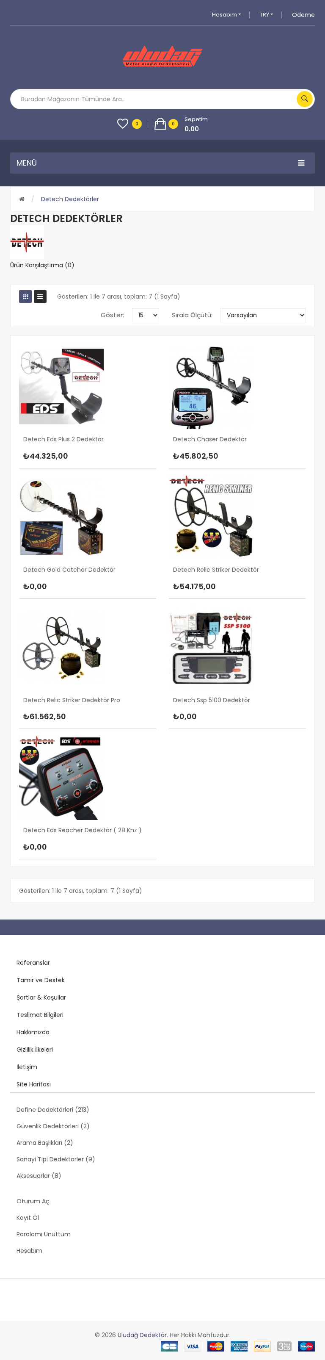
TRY (265, 15)
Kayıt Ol (28, 1217)
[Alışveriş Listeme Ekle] (74, 445)
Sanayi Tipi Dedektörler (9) (56, 1159)
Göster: (112, 314)
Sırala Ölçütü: (192, 314)
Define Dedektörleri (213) (53, 1109)
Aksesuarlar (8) (39, 1176)
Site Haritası (34, 1084)
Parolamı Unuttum (44, 1234)
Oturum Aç (33, 1201)
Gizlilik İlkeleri (35, 1049)
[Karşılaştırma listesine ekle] (91, 445)
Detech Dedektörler (70, 199)
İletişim (27, 1067)
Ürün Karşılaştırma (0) (42, 265)
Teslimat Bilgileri (40, 1015)
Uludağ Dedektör (142, 1335)
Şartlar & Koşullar (41, 997)
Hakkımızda (33, 1032)
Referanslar (33, 962)
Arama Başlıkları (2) (45, 1142)
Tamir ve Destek (41, 980)
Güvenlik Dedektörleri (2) (53, 1126)
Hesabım (225, 15)
